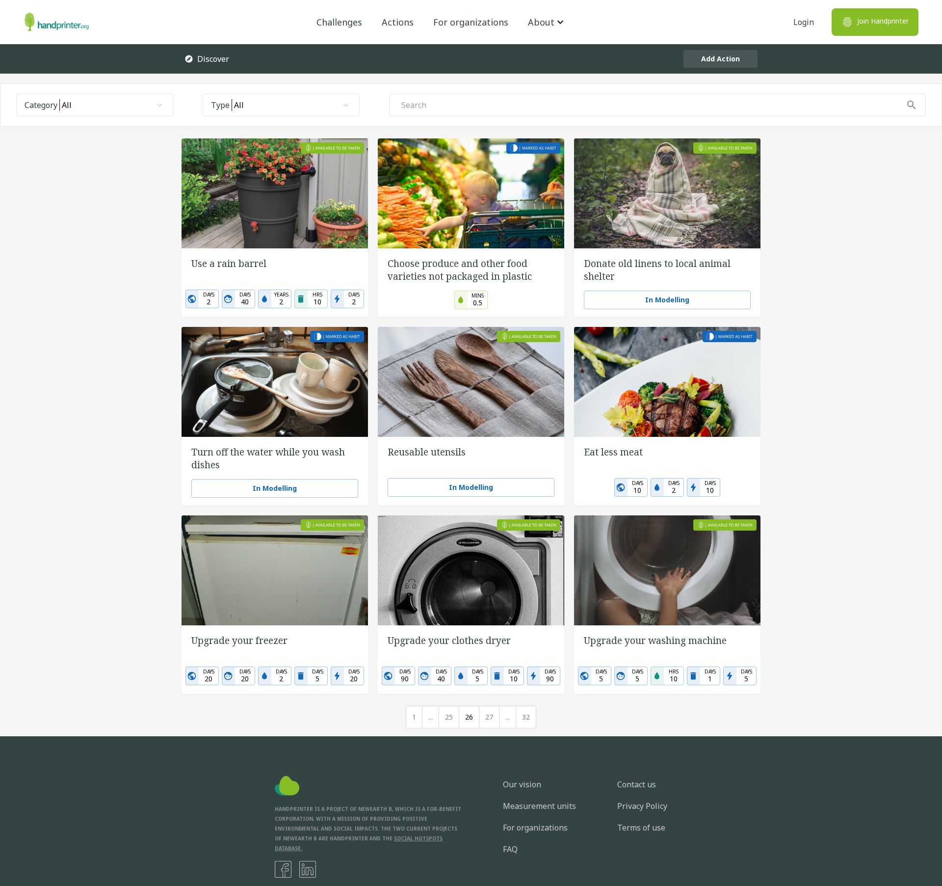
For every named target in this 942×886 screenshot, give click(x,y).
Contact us (636, 784)
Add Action (720, 58)
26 (469, 717)
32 (526, 717)
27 (489, 717)
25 (449, 717)
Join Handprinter (883, 21)
